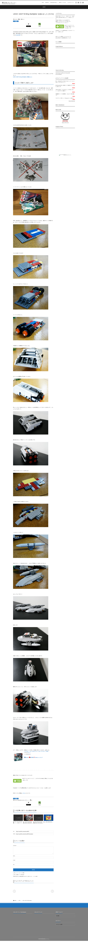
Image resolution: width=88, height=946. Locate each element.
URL (13, 864)
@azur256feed (58, 37)
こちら (23, 793)
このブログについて (70, 2)
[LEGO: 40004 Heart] (48, 820)
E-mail (14, 860)
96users (74, 96)
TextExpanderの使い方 (53, 2)
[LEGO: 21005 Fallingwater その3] (18, 820)
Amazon (27, 757)
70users (74, 99)
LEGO (43, 2)
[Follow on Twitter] (78, 2)
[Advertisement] (66, 58)
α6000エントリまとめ (62, 2)
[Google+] (80, 2)
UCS (17, 21)
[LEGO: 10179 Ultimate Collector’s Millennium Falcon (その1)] (28, 820)
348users (73, 87)
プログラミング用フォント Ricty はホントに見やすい (65, 98)
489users (73, 83)
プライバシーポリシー (64, 22)
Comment (14, 845)
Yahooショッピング (39, 757)
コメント (27, 800)
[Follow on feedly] (83, 2)
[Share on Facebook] (76, 2)
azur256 (66, 20)
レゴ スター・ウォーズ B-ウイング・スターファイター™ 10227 (36, 751)
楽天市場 (31, 757)
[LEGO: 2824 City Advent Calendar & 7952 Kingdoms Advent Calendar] (38, 820)
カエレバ (29, 752)
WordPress (47, 2)
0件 (19, 19)
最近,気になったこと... (9, 2)
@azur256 (18, 35)
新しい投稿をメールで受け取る (19, 874)
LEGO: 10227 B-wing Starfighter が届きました (22, 76)
